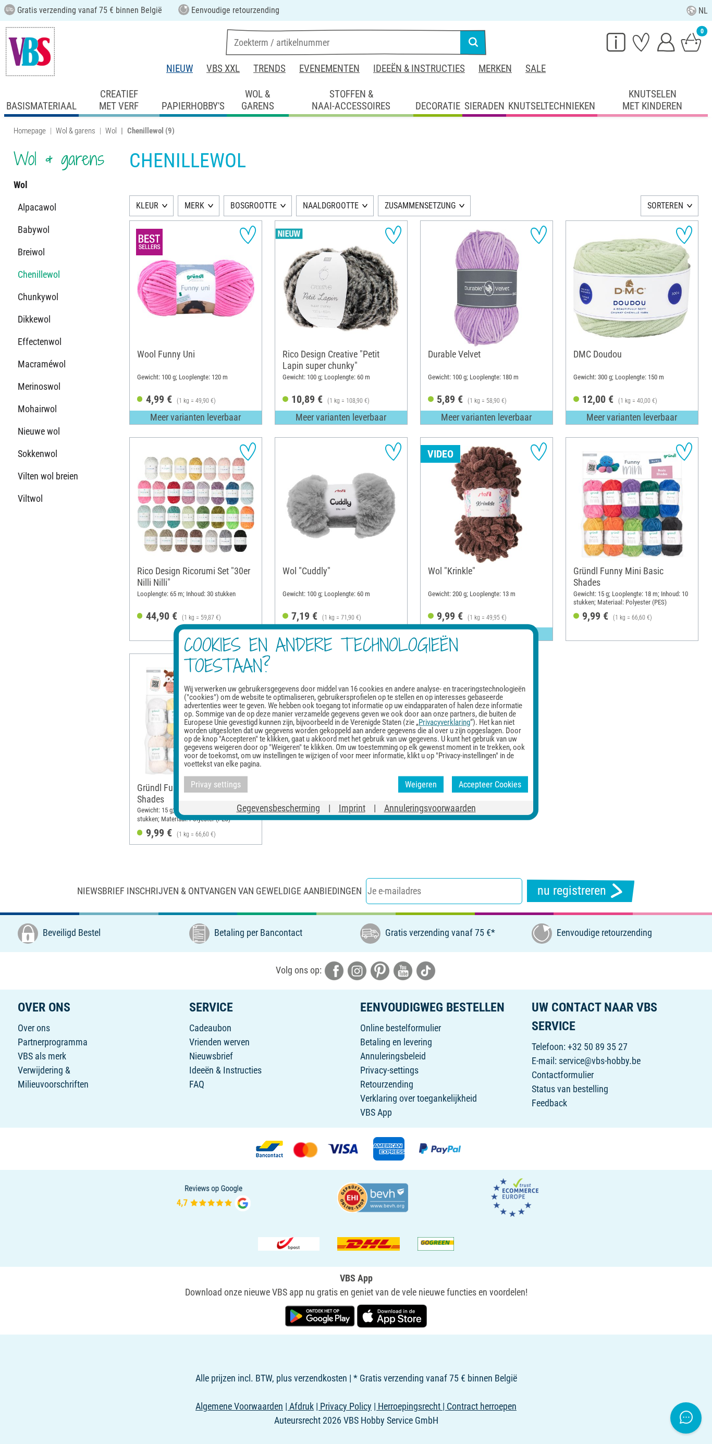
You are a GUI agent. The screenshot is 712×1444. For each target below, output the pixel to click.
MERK (194, 206)
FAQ (196, 1084)
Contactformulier (563, 1074)
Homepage (30, 130)
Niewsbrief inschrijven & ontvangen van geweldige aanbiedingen (219, 890)
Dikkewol (34, 319)
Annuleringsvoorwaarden (430, 808)
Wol (111, 130)
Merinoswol (39, 386)
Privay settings (216, 784)
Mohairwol (37, 408)
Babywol (34, 229)
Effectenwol (40, 341)
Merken (495, 69)
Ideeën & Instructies (419, 69)
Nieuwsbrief (211, 1056)
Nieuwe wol (39, 431)
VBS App (376, 1112)
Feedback (549, 1102)
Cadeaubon (210, 1027)
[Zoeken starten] (473, 42)
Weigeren (421, 784)
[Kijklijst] (641, 41)
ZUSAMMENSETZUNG (420, 206)
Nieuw (179, 69)
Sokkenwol (37, 453)
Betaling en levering (396, 1041)
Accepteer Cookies (490, 784)
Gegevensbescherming (278, 808)
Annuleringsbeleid (393, 1056)
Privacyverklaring (444, 721)
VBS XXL (223, 69)
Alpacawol (37, 207)
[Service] (616, 41)
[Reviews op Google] (214, 1196)
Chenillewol (39, 274)
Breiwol (31, 251)
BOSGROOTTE (253, 206)
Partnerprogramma (53, 1041)
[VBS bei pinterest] (380, 969)
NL (703, 11)
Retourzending (386, 1084)
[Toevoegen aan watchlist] (248, 235)
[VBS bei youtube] (402, 969)
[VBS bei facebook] (334, 969)
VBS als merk (42, 1056)
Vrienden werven (219, 1041)
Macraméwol (42, 364)
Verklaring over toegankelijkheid (418, 1098)
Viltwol (30, 498)
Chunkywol (38, 296)
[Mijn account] (666, 41)
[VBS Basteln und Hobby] (30, 52)
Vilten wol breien (48, 476)
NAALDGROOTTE (331, 206)
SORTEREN (665, 206)
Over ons (34, 1027)
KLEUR (147, 206)
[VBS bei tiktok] (425, 969)
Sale (535, 69)
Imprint (352, 808)
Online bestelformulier (400, 1027)
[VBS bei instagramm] (357, 969)
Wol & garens (75, 130)
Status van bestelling (570, 1088)
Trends (269, 69)
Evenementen (329, 69)
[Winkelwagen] (691, 41)
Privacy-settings (389, 1070)
